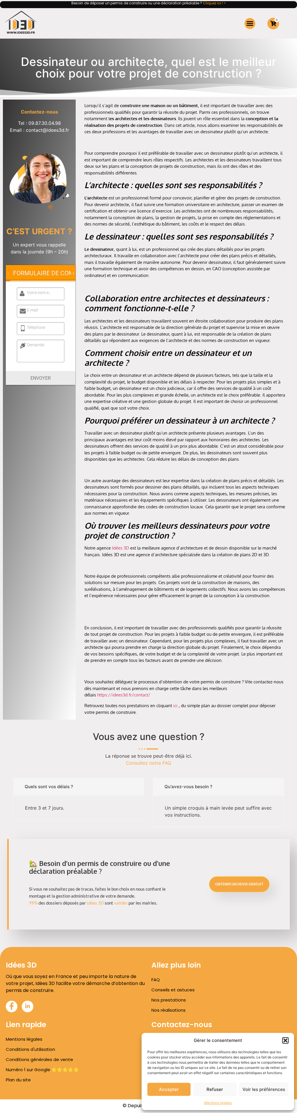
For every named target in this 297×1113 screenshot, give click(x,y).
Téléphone (36, 327)
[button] (285, 1040)
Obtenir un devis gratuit (239, 884)
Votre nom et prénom (39, 293)
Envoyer (40, 378)
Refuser (215, 1089)
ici (175, 705)
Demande (35, 345)
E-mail (32, 310)
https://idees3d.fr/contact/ (123, 695)
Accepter (169, 1089)
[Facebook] (11, 1006)
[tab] (50, 273)
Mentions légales (218, 1103)
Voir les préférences (263, 1089)
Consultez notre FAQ (148, 763)
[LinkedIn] (27, 1006)
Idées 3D (120, 548)
